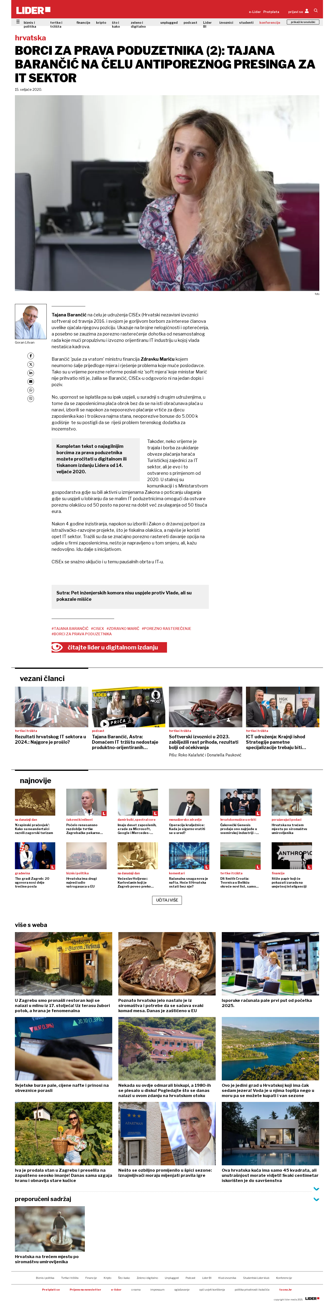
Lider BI (207, 24)
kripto (101, 22)
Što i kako (124, 1278)
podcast (190, 22)
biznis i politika (30, 24)
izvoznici (226, 22)
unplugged (169, 22)
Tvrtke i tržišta (69, 1278)
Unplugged (172, 1278)
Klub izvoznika (227, 1278)
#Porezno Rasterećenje (166, 628)
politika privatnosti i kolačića (252, 1289)
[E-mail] (30, 381)
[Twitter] (30, 364)
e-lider (116, 1289)
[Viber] (30, 398)
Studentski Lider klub (256, 1278)
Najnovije (35, 780)
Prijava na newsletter (85, 1289)
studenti (246, 22)
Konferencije (284, 1278)
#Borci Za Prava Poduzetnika (82, 634)
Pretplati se (51, 1289)
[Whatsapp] (30, 390)
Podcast (190, 1278)
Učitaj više (167, 900)
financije (83, 22)
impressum (157, 1289)
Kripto (107, 1278)
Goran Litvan (24, 342)
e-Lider (255, 12)
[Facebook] (30, 356)
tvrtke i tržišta (56, 24)
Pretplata (271, 12)
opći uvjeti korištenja (212, 1289)
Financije (91, 1278)
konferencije (269, 22)
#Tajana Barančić (70, 628)
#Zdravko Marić (123, 628)
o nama (136, 1289)
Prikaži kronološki (303, 22)
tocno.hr (285, 1289)
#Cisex (97, 628)
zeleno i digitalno (138, 24)
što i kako (116, 24)
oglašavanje (181, 1289)
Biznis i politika (45, 1278)
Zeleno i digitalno (147, 1278)
